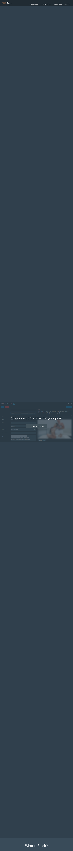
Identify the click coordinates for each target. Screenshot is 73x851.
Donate (66, 4)
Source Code (33, 4)
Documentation (46, 4)
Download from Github (36, 426)
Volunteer (58, 4)
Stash (9, 3)
